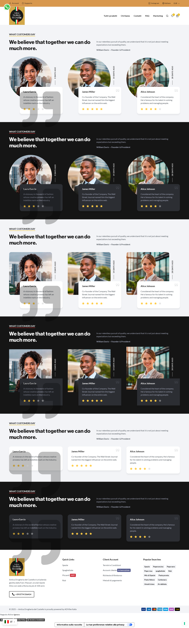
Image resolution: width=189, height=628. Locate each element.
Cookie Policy (20, 620)
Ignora (17, 614)
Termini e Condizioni (36, 620)
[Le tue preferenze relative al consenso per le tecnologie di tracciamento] (184, 623)
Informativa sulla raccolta (69, 624)
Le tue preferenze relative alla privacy (105, 624)
